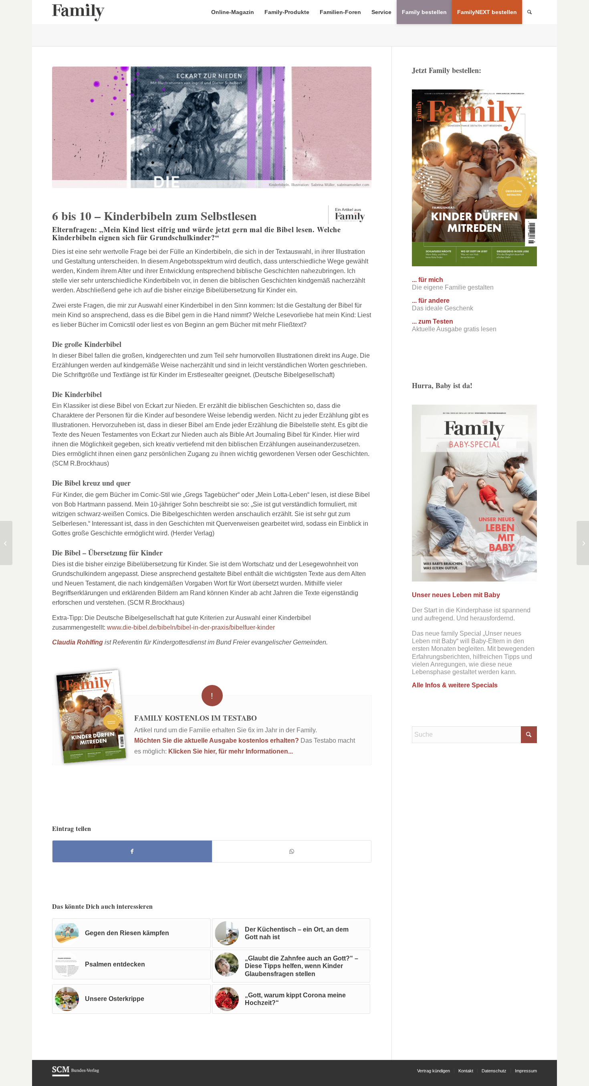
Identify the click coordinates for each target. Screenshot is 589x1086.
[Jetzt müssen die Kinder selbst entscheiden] (583, 543)
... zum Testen (432, 321)
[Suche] (529, 12)
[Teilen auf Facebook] (132, 851)
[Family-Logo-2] (78, 12)
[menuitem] (232, 12)
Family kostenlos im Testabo (195, 718)
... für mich (427, 279)
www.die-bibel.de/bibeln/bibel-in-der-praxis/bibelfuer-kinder (191, 627)
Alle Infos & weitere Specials (455, 685)
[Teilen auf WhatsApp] (291, 851)
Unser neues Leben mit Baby (456, 595)
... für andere (431, 300)
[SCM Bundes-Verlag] (75, 1075)
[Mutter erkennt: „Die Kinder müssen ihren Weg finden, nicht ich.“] (6, 543)
